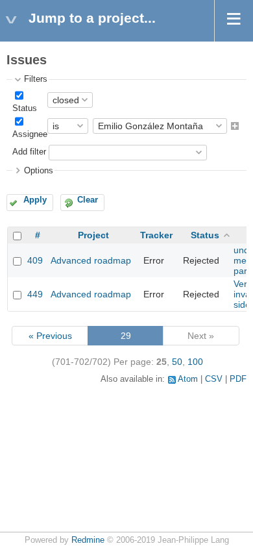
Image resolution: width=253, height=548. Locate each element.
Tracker (156, 235)
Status (24, 108)
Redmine (87, 540)
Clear (87, 200)
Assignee (29, 134)
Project (93, 235)
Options (38, 170)
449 (35, 294)
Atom (188, 379)
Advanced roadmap (91, 260)
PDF (238, 379)
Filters (35, 79)
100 (195, 361)
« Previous (50, 335)
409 (35, 260)
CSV (214, 379)
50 (177, 361)
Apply (35, 200)
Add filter (29, 151)
